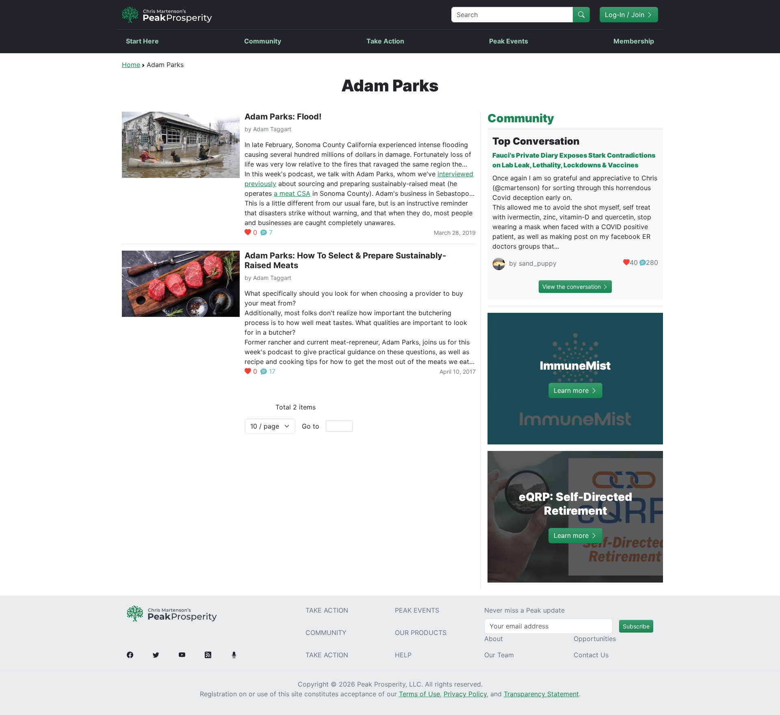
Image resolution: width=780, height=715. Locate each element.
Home (131, 65)
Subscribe (636, 626)
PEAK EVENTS (417, 610)
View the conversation (572, 286)
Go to (310, 426)
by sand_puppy (532, 264)
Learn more (572, 390)
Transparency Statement (541, 694)
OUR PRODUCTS (420, 632)
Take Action (385, 41)
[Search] (581, 14)
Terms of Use (419, 694)
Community (262, 41)
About (493, 639)
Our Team (499, 655)
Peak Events (508, 41)
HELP (403, 655)
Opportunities (595, 639)
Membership (633, 41)
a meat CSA (292, 193)
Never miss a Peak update (524, 610)
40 (634, 262)
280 (652, 262)
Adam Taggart (272, 129)
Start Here (142, 41)
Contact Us (591, 655)
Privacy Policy (465, 694)
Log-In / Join (625, 15)
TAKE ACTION (327, 610)
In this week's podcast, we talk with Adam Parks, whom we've (341, 174)
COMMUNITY (326, 632)
